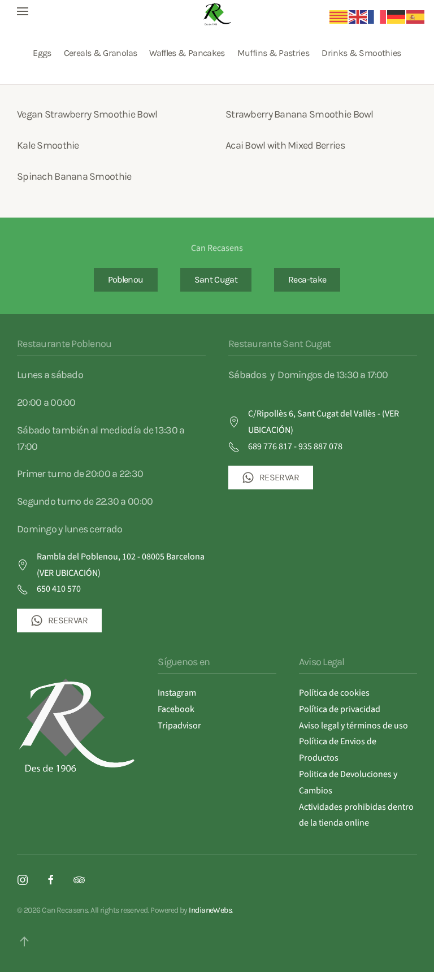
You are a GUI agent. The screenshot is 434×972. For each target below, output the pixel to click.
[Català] (339, 16)
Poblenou (126, 279)
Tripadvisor (179, 725)
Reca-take (307, 279)
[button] (22, 11)
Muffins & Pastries (273, 52)
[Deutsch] (396, 16)
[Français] (377, 16)
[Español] (416, 16)
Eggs (42, 52)
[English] (358, 16)
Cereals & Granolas (100, 52)
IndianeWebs (210, 910)
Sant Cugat (216, 279)
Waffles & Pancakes (186, 52)
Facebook (176, 709)
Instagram (177, 693)
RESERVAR (68, 620)
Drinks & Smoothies (361, 52)
